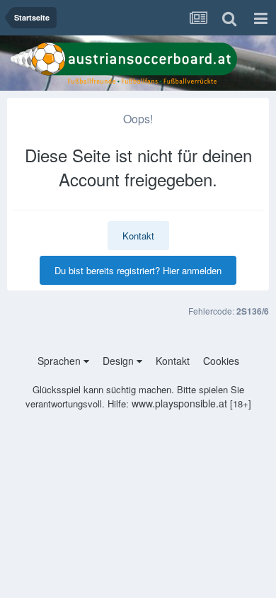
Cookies (221, 361)
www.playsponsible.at (179, 403)
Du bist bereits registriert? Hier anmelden (138, 270)
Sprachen (61, 361)
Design (120, 361)
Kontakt (138, 235)
